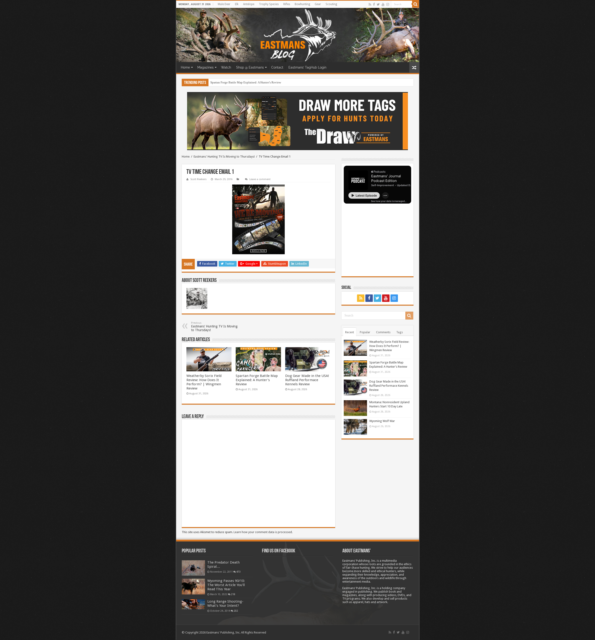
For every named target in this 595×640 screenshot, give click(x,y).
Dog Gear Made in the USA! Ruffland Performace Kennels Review (307, 380)
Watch (226, 67)
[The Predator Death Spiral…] (193, 568)
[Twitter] (378, 4)
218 (233, 594)
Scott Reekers (198, 179)
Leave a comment (260, 179)
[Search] (415, 4)
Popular (365, 332)
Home (185, 67)
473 (238, 571)
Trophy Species (269, 4)
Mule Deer (224, 4)
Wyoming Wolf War (382, 421)
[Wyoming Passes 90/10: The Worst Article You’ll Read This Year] (193, 586)
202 (236, 610)
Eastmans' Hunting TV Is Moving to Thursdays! (224, 156)
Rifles (286, 4)
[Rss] (370, 4)
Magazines (205, 67)
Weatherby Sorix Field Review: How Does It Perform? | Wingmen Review (203, 382)
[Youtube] (383, 4)
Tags (399, 332)
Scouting (331, 4)
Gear (318, 4)
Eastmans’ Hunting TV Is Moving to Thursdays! (214, 326)
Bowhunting (302, 4)
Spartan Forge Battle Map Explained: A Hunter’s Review (245, 82)
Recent (349, 332)
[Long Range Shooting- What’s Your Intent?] (193, 604)
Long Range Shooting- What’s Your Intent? (225, 603)
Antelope (248, 4)
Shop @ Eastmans (250, 67)
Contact (277, 67)
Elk (236, 4)
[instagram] (388, 4)
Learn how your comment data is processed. (263, 532)
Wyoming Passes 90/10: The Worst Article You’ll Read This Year (226, 585)
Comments (383, 332)
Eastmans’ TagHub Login (307, 67)
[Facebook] (374, 4)
